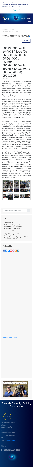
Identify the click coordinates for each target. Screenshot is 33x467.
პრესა (12, 29)
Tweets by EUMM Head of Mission (12, 296)
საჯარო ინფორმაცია (10, 231)
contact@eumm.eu (10, 440)
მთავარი (5, 29)
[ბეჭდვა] (30, 36)
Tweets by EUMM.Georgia (10, 337)
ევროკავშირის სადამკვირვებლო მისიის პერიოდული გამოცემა (16, 238)
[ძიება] (28, 210)
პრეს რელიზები (8, 222)
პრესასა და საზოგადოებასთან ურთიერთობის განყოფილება (13, 225)
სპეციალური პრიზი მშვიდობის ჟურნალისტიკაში (13, 234)
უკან (27, 41)
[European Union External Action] (16, 457)
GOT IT (16, 11)
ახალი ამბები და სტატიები (11, 31)
